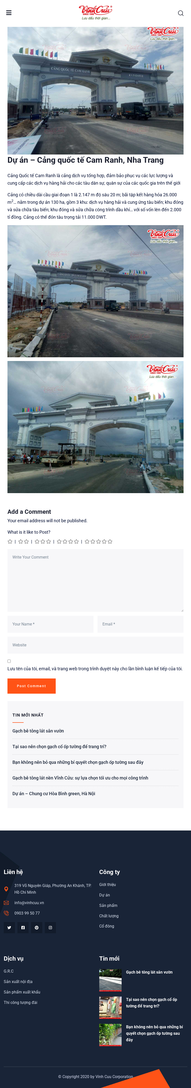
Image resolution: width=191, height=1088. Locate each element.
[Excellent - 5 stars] (99, 541)
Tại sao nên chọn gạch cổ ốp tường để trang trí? (59, 746)
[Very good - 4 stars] (68, 541)
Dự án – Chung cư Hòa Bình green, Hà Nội (53, 793)
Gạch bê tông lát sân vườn (38, 730)
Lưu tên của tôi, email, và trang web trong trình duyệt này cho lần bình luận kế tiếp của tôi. (95, 668)
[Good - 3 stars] (43, 541)
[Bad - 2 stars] (24, 541)
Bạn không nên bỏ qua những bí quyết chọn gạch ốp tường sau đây (77, 762)
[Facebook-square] (23, 927)
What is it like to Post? (28, 532)
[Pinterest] (36, 927)
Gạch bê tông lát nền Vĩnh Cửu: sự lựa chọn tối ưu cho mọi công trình (80, 777)
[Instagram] (50, 927)
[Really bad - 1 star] (10, 541)
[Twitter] (9, 927)
